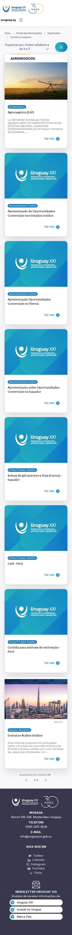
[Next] (45, 780)
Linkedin (38, 860)
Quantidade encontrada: (34, 774)
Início (8, 33)
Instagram (38, 864)
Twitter (37, 855)
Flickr (37, 873)
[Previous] (26, 780)
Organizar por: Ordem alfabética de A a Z (27, 46)
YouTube (38, 868)
